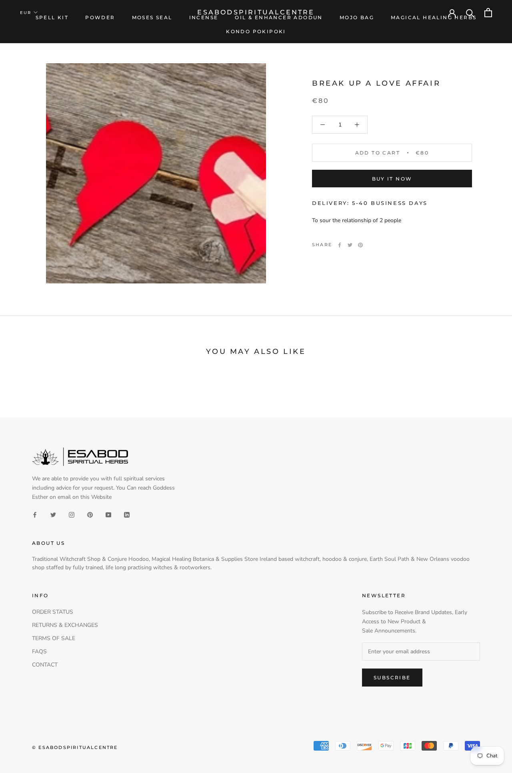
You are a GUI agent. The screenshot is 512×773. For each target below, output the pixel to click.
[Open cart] (488, 12)
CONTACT (45, 665)
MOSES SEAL (152, 17)
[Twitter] (350, 245)
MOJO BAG (357, 17)
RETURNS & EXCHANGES (65, 625)
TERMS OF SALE (53, 638)
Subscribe (392, 678)
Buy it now (392, 179)
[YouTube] (108, 514)
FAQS (39, 651)
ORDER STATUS (52, 612)
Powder (100, 17)
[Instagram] (71, 514)
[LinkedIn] (127, 514)
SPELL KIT (52, 17)
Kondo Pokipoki (256, 31)
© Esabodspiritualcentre (75, 747)
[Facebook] (339, 245)
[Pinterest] (360, 245)
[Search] (470, 12)
